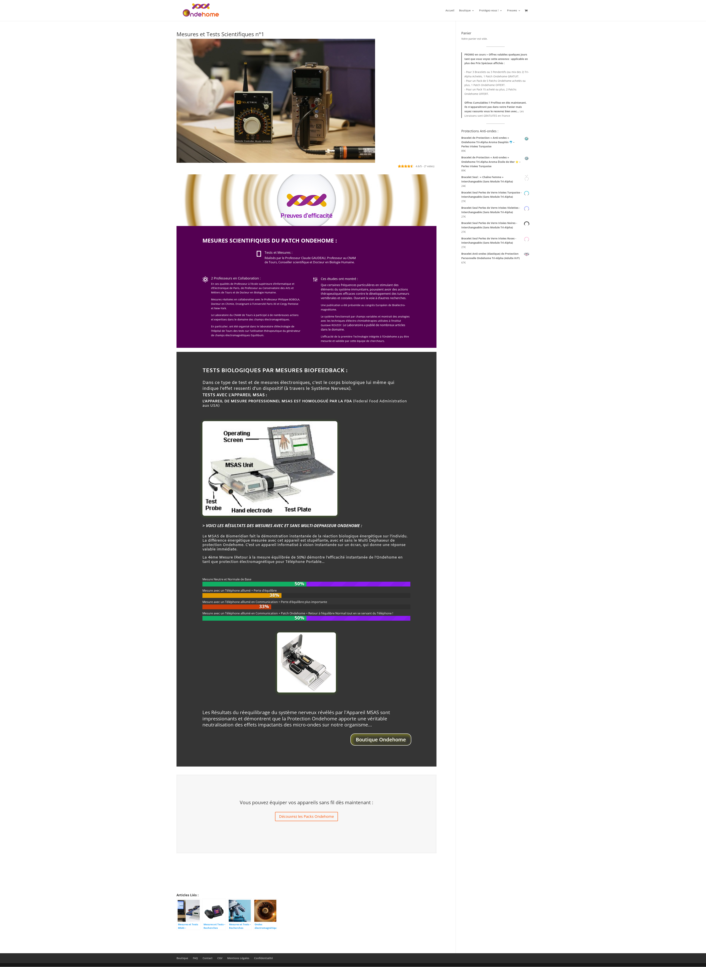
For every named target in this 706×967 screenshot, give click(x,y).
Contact (208, 958)
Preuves (512, 10)
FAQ (195, 958)
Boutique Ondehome (381, 739)
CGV (219, 958)
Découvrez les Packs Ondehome (306, 816)
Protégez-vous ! (489, 10)
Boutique (465, 10)
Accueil (449, 10)
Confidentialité (263, 958)
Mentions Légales (238, 958)
